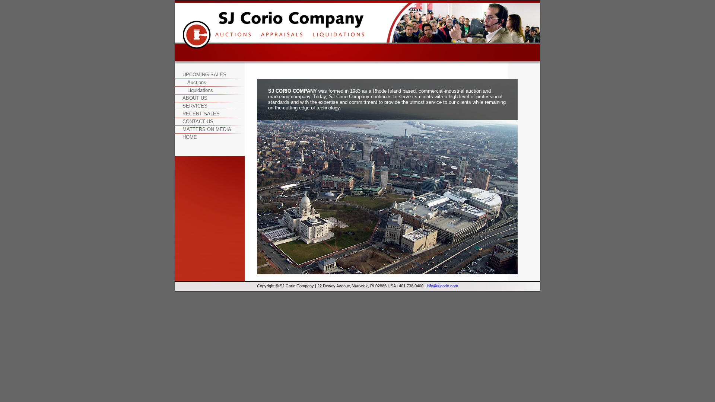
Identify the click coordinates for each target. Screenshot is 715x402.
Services (194, 106)
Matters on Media (206, 129)
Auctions (196, 82)
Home (189, 137)
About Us (194, 98)
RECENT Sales (201, 114)
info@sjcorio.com (442, 286)
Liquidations (200, 90)
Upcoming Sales (204, 74)
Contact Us (197, 121)
